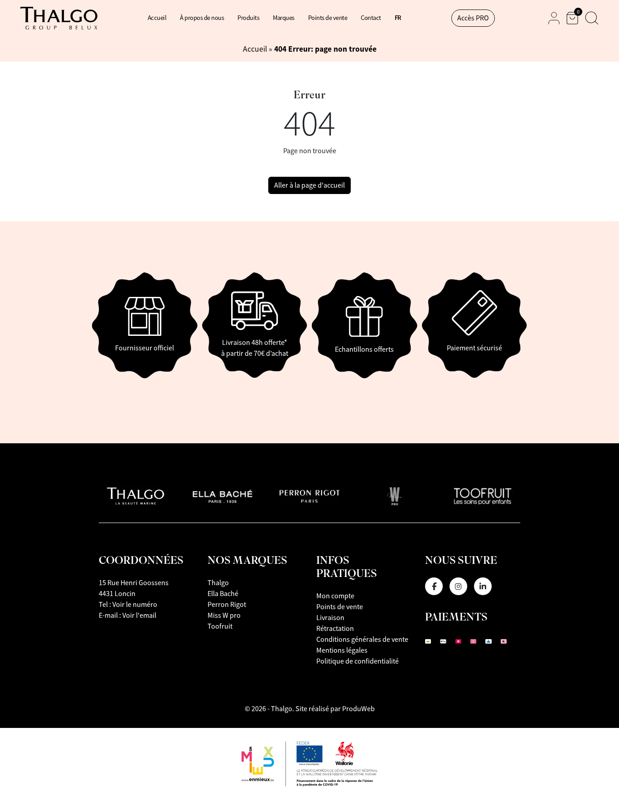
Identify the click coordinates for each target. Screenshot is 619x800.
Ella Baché (223, 593)
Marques (284, 18)
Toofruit (220, 626)
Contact (371, 18)
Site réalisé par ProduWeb (335, 709)
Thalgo (218, 582)
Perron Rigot (227, 604)
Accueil (157, 18)
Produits (248, 18)
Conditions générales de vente (362, 639)
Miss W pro (224, 615)
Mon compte (335, 596)
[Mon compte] (554, 18)
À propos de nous (202, 18)
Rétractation (335, 628)
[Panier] (572, 18)
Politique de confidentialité (357, 661)
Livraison (330, 617)
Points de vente (328, 18)
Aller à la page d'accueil (309, 185)
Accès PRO (473, 18)
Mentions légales (342, 650)
